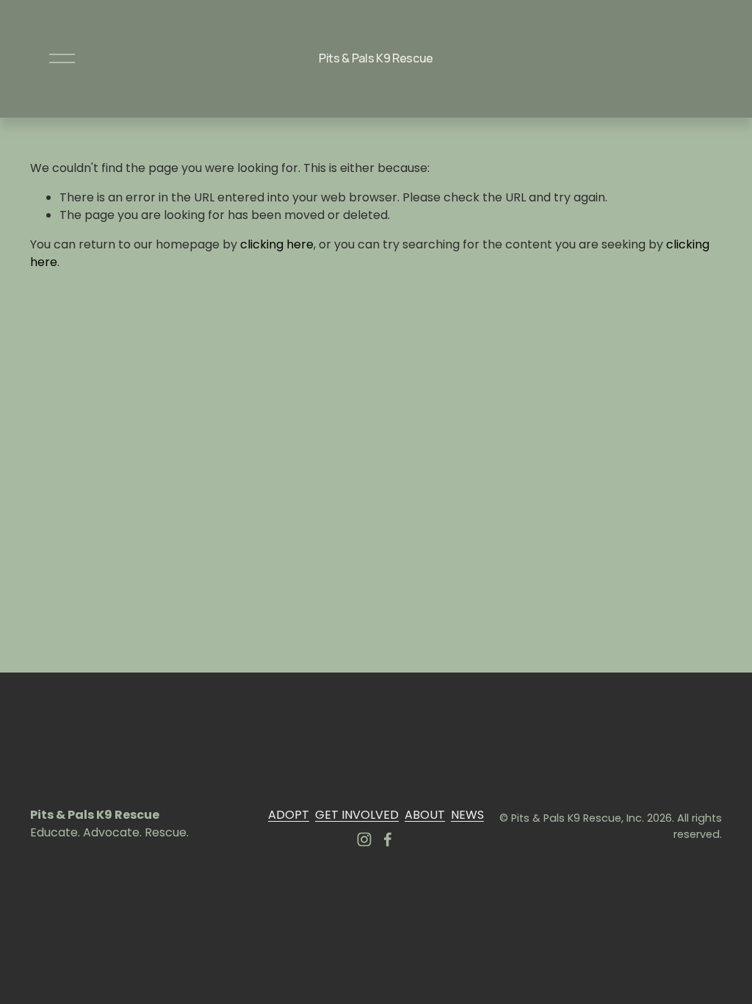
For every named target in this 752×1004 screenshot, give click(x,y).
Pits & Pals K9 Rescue (376, 58)
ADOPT (288, 814)
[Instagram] (364, 839)
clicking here (277, 244)
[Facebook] (387, 839)
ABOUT (425, 814)
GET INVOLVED (357, 814)
